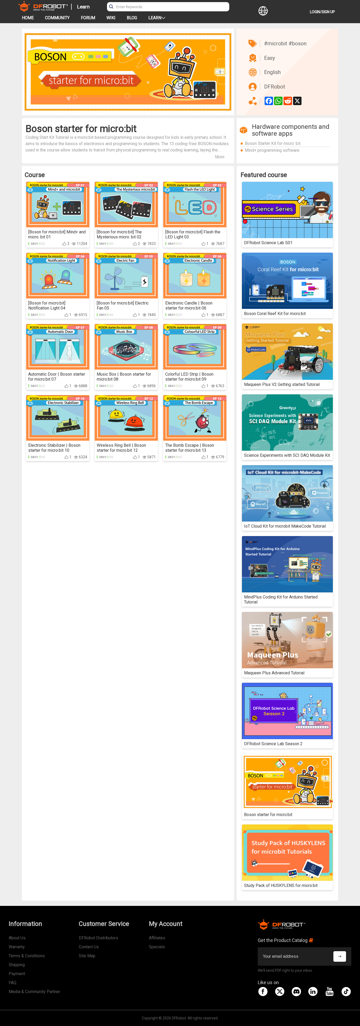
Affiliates (157, 937)
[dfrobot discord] (296, 991)
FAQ (12, 982)
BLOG (132, 17)
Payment (17, 973)
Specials (157, 946)
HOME (28, 17)
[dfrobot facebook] (263, 991)
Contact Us (89, 946)
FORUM (88, 17)
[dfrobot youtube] (329, 991)
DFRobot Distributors (98, 937)
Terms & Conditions (27, 955)
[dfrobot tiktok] (346, 991)
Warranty (17, 946)
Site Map (87, 955)
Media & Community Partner (34, 991)
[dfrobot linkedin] (313, 991)
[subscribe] (339, 956)
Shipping (17, 964)
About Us (17, 937)
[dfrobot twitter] (279, 991)
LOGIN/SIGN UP (322, 12)
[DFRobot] (43, 10)
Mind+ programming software (272, 150)
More (220, 157)
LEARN (154, 17)
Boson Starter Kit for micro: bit (272, 143)
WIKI (110, 17)
